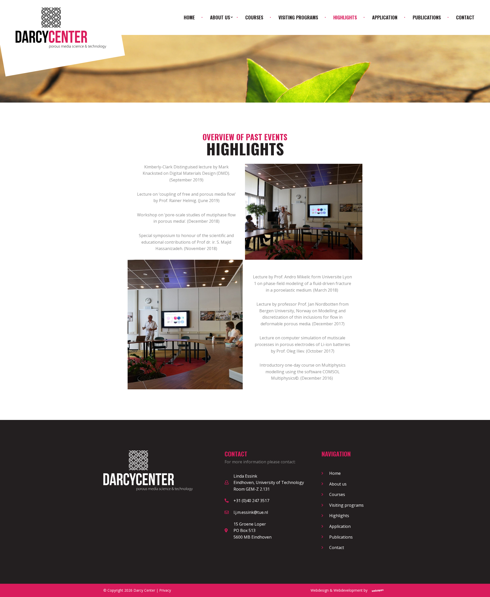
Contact (465, 17)
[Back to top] (481, 588)
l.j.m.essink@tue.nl (251, 512)
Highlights (345, 17)
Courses (254, 17)
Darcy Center (144, 590)
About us (220, 17)
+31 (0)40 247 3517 (251, 500)
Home (189, 17)
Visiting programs (298, 17)
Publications (427, 17)
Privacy (165, 590)
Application (384, 17)
